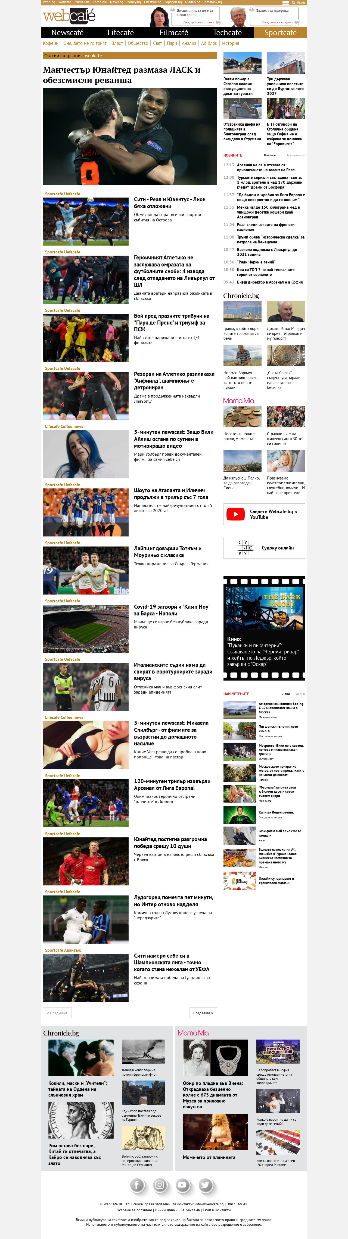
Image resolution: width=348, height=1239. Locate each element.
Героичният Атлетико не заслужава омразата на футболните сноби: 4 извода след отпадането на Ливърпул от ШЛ (174, 271)
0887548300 (237, 1204)
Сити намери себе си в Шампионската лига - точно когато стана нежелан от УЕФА (172, 962)
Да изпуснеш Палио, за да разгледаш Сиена (241, 483)
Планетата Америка (272, 10)
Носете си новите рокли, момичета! (239, 436)
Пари (172, 43)
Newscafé (67, 32)
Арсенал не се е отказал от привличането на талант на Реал (266, 167)
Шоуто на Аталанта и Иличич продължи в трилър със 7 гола (171, 493)
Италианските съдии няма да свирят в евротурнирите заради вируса (173, 671)
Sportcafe (54, 193)
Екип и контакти (217, 1210)
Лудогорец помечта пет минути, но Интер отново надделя (173, 900)
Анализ (189, 43)
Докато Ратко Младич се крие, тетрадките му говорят (286, 333)
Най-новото (272, 155)
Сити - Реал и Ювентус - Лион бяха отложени (170, 202)
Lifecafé (120, 32)
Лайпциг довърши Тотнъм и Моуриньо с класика (167, 551)
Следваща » (203, 1013)
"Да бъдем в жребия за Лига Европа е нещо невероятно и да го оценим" (271, 197)
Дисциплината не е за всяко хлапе (195, 12)
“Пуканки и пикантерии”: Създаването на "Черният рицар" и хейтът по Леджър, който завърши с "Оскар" (262, 654)
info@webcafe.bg (209, 1204)
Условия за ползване (135, 1210)
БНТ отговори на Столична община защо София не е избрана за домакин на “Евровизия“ (284, 134)
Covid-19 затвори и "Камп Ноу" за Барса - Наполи (172, 610)
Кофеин (50, 43)
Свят (157, 43)
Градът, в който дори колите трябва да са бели (241, 333)
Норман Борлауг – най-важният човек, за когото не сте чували (240, 380)
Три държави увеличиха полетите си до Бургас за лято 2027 (285, 86)
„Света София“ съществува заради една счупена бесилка (283, 380)
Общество (138, 43)
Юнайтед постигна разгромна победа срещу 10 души (170, 842)
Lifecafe (52, 426)
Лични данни (167, 1210)
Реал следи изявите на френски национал (265, 227)
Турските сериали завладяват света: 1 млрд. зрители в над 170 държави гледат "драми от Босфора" (269, 182)
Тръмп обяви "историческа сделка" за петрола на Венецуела (270, 239)
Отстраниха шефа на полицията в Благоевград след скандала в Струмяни (242, 131)
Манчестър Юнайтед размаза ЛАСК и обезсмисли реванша (122, 75)
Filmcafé (174, 32)
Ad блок (209, 43)
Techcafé (227, 32)
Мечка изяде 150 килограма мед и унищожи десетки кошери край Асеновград (268, 212)
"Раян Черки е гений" (256, 262)
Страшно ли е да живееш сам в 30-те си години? (284, 438)
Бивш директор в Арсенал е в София (270, 282)
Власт (117, 43)
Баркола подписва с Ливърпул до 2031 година (267, 252)
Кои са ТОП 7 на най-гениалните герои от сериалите (266, 272)
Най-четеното (295, 155)
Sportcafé (281, 32)
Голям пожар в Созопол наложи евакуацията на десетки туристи (238, 86)
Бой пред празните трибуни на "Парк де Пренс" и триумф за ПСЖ (171, 322)
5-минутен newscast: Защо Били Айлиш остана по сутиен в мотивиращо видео (173, 438)
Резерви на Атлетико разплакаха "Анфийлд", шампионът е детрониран (174, 380)
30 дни (300, 694)
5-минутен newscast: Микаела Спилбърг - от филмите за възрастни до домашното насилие (171, 733)
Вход (301, 2)
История (230, 43)
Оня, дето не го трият (85, 43)
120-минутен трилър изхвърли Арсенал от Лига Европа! (172, 784)
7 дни (286, 694)
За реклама (191, 1210)
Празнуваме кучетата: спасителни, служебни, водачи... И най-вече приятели (286, 485)
